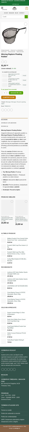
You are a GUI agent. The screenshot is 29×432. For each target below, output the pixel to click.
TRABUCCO (7, 106)
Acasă (6, 13)
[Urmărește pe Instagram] (5, 369)
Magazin (11, 13)
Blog (16, 13)
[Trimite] (26, 16)
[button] (27, 8)
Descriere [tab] (4, 119)
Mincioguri (11, 51)
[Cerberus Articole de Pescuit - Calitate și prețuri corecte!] (14, 8)
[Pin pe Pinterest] (11, 110)
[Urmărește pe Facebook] (2, 369)
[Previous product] (5, 62)
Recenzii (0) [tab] (4, 126)
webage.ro (17, 428)
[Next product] (2, 62)
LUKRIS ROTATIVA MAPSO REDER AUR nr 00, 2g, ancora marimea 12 (21, 220)
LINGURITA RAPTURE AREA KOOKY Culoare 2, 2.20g (7, 219)
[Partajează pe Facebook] (5, 110)
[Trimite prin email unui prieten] (8, 110)
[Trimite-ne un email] (11, 369)
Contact (21, 13)
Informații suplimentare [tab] (8, 123)
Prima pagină (5, 50)
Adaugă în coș (16, 93)
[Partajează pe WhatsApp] (2, 110)
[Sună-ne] (14, 369)
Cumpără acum (8, 97)
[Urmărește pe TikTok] (8, 369)
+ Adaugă (24, 75)
